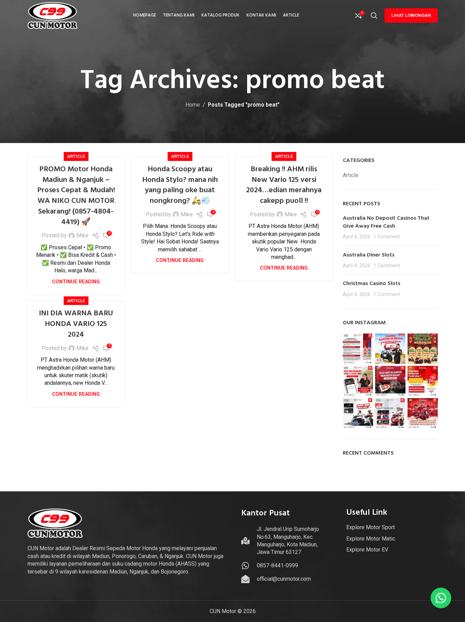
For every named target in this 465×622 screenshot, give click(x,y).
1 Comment (386, 237)
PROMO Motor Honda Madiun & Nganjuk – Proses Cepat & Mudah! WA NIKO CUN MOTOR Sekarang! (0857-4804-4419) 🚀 (76, 195)
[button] (441, 598)
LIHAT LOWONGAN (411, 15)
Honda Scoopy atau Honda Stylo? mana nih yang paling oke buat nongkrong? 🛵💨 (180, 185)
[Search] (374, 15)
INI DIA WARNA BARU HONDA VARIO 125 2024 (76, 324)
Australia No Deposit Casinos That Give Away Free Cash (386, 222)
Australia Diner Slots (368, 255)
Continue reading (76, 282)
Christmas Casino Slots (371, 283)
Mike (82, 235)
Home (193, 104)
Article (76, 156)
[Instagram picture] (358, 349)
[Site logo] (53, 15)
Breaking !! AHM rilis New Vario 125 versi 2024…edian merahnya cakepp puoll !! (283, 185)
